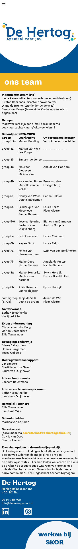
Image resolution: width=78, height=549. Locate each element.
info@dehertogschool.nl (17, 503)
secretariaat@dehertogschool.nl (46, 433)
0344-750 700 (11, 500)
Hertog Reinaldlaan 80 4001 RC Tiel (17, 490)
